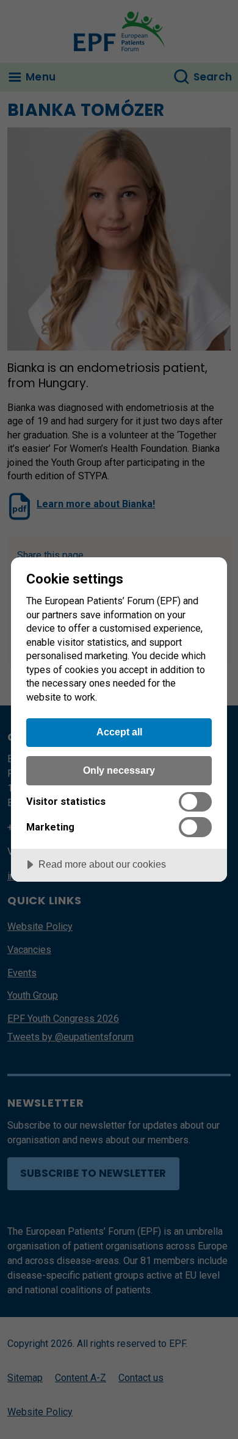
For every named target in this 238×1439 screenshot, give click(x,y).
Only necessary (119, 770)
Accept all (119, 731)
